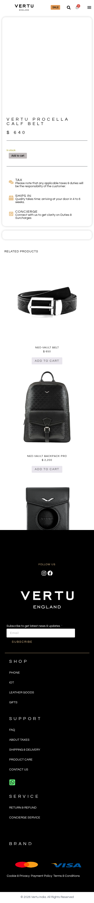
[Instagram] (44, 573)
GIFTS (13, 702)
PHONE (14, 672)
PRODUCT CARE (21, 759)
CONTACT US (18, 769)
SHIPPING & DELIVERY (24, 749)
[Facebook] (50, 573)
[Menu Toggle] (89, 7)
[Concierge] (11, 213)
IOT (11, 682)
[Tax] (11, 182)
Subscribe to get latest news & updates (34, 626)
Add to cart (17, 155)
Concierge (26, 211)
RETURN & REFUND (23, 807)
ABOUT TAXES (19, 739)
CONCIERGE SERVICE (24, 817)
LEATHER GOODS (21, 692)
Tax (18, 180)
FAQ (12, 729)
